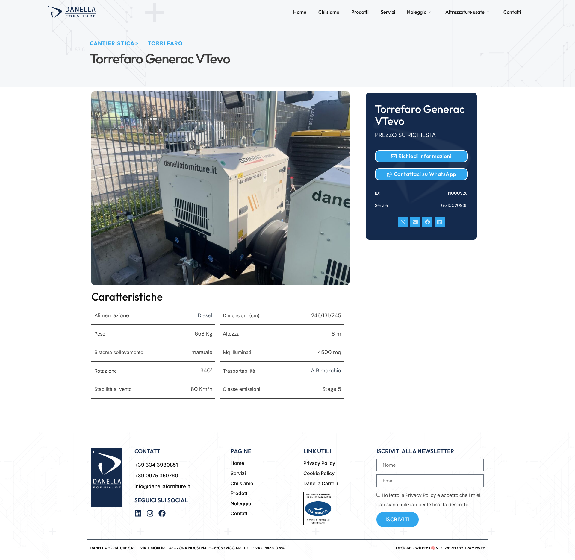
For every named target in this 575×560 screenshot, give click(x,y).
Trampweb (474, 547)
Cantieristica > (114, 43)
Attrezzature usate (465, 12)
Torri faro (165, 43)
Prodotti (360, 12)
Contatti (512, 12)
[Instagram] (150, 513)
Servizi (388, 12)
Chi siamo (328, 12)
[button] (403, 222)
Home (299, 12)
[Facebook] (162, 513)
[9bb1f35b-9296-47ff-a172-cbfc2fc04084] (220, 188)
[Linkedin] (138, 513)
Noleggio (416, 12)
